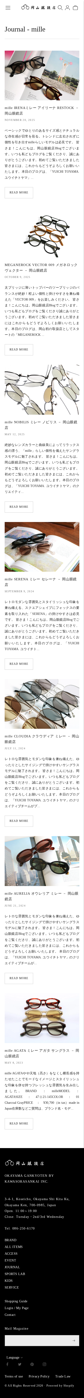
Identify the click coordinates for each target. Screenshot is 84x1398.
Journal (15, 29)
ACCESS (11, 1253)
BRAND (10, 1240)
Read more (19, 192)
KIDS (9, 1280)
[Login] (67, 8)
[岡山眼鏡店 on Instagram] (44, 1365)
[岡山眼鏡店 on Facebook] (7, 1365)
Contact (10, 1315)
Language (13, 1357)
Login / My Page (16, 1308)
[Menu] (8, 8)
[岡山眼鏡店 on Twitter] (19, 1365)
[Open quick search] (60, 8)
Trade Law (63, 1376)
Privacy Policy (39, 1376)
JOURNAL (12, 1267)
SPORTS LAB (15, 1274)
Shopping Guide (16, 1301)
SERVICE (12, 1287)
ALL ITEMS (14, 1247)
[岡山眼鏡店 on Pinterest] (32, 1365)
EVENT (10, 1260)
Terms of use (14, 1376)
